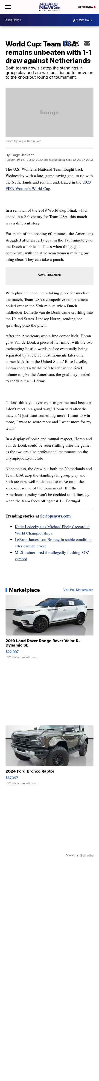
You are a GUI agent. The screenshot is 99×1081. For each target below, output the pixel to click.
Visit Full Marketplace (78, 590)
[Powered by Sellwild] (86, 855)
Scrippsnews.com (55, 516)
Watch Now (86, 7)
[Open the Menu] (7, 7)
